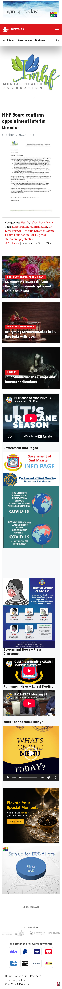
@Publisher (12, 243)
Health (25, 222)
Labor (34, 222)
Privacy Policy (16, 980)
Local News (46, 222)
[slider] (28, 777)
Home (8, 976)
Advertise (21, 976)
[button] (31, 753)
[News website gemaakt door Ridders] (58, 983)
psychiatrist (26, 239)
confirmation (38, 226)
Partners (35, 976)
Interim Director (34, 230)
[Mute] (48, 777)
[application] (31, 753)
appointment (20, 226)
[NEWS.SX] (5, 29)
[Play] (8, 777)
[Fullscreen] (54, 777)
